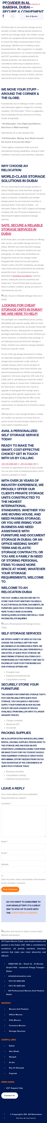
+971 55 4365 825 (9, 464)
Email (4, 853)
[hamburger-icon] (12, 16)
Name (4, 841)
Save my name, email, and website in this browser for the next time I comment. (23, 881)
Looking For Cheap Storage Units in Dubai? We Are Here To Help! (21, 309)
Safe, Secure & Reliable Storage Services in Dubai (22, 229)
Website (5, 864)
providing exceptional (22, 276)
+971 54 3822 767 (28, 464)
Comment (6, 803)
